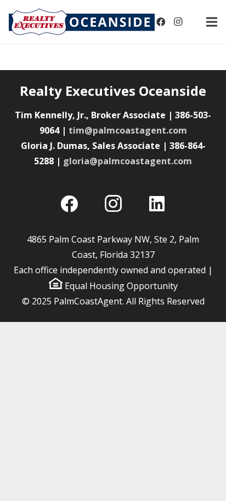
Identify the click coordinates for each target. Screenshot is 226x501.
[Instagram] (178, 22)
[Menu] (211, 22)
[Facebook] (161, 22)
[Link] (82, 22)
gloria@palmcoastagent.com (127, 161)
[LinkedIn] (157, 204)
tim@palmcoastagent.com (128, 130)
